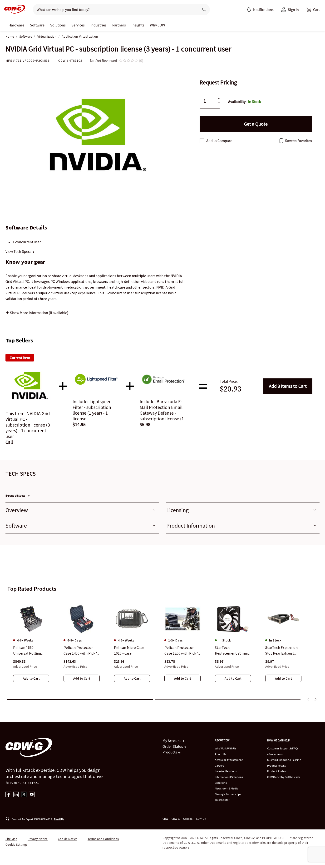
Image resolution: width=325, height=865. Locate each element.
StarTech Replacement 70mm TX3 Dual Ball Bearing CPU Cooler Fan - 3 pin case (233, 650)
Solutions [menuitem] (58, 25)
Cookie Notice (67, 839)
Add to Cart (288, 386)
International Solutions (229, 777)
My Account (172, 740)
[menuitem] (248, 9)
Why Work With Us (225, 748)
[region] (162, 646)
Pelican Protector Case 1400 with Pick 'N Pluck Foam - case (81, 650)
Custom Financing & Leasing (284, 760)
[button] (313, 9)
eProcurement (276, 754)
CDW (165, 818)
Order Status (173, 746)
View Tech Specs (18, 251)
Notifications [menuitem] (263, 9)
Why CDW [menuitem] (157, 25)
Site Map (11, 839)
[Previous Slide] (308, 699)
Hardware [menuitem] (16, 25)
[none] (16, 25)
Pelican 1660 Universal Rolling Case (27, 650)
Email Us (59, 819)
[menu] (260, 9)
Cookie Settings (16, 844)
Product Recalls (276, 765)
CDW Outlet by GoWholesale (283, 777)
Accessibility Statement (229, 760)
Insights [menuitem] (138, 25)
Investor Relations (226, 771)
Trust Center (222, 800)
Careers (219, 765)
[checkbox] (202, 140)
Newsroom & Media (226, 788)
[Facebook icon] (8, 795)
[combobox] (114, 9)
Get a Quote (256, 124)
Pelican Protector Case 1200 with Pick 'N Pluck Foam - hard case (182, 650)
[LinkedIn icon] (16, 795)
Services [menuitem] (78, 25)
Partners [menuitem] (119, 25)
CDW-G (176, 818)
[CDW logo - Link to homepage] (13, 9)
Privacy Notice (38, 839)
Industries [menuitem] (98, 25)
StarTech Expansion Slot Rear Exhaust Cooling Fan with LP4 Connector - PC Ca (282, 650)
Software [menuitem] (37, 25)
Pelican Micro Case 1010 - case (129, 650)
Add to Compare (219, 140)
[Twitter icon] (24, 795)
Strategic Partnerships (228, 794)
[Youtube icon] (31, 795)
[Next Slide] (315, 699)
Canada (187, 818)
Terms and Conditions (103, 839)
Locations (221, 782)
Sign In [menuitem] (293, 9)
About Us (220, 754)
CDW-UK (201, 818)
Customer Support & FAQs (282, 748)
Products (170, 752)
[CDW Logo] (13, 9)
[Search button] (204, 9)
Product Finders (276, 771)
